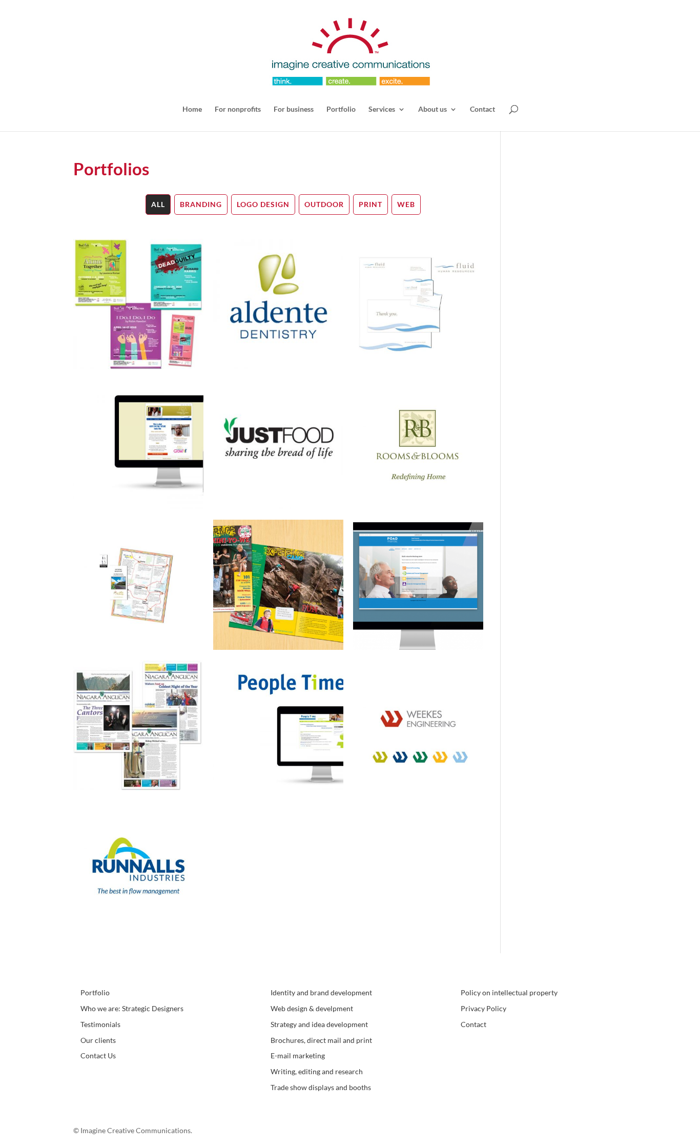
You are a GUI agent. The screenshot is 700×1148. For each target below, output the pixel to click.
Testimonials (100, 1024)
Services (381, 109)
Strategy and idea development (319, 1024)
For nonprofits (238, 109)
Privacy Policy (483, 1008)
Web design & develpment (312, 1008)
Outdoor (324, 204)
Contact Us (98, 1055)
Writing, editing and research (317, 1071)
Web (406, 204)
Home (192, 109)
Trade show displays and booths (321, 1087)
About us (432, 109)
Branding (201, 204)
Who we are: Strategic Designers (131, 1008)
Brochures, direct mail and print (321, 1040)
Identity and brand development (321, 992)
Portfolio (341, 109)
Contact (482, 109)
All (158, 204)
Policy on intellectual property (509, 992)
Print (370, 204)
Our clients (98, 1040)
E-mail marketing (298, 1055)
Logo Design (263, 204)
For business (294, 109)
